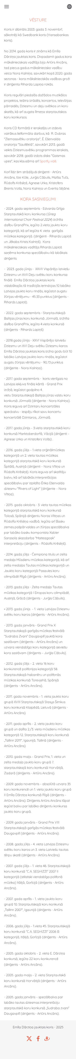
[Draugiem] (47, 1038)
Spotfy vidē (48, 161)
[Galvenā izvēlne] (6, 6)
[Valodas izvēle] (69, 6)
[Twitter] (29, 1038)
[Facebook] (38, 1038)
